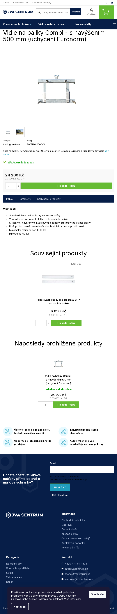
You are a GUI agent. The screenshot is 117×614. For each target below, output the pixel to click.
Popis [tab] (9, 198)
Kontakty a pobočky (41, 2)
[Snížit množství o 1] (14, 186)
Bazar (9, 581)
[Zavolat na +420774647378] (108, 2)
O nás (6, 2)
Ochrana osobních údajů (76, 538)
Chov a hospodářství (18, 568)
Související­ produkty (48, 198)
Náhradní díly (14, 563)
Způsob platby (70, 533)
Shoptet (110, 608)
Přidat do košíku (66, 185)
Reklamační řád (20, 2)
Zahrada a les (14, 577)
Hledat (76, 11)
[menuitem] (17, 24)
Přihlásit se (59, 488)
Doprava (67, 524)
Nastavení (20, 606)
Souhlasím (97, 594)
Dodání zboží (69, 529)
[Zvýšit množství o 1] (18, 186)
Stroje (9, 572)
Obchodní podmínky (73, 520)
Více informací (72, 598)
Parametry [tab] (25, 198)
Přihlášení (91, 14)
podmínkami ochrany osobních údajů (68, 479)
